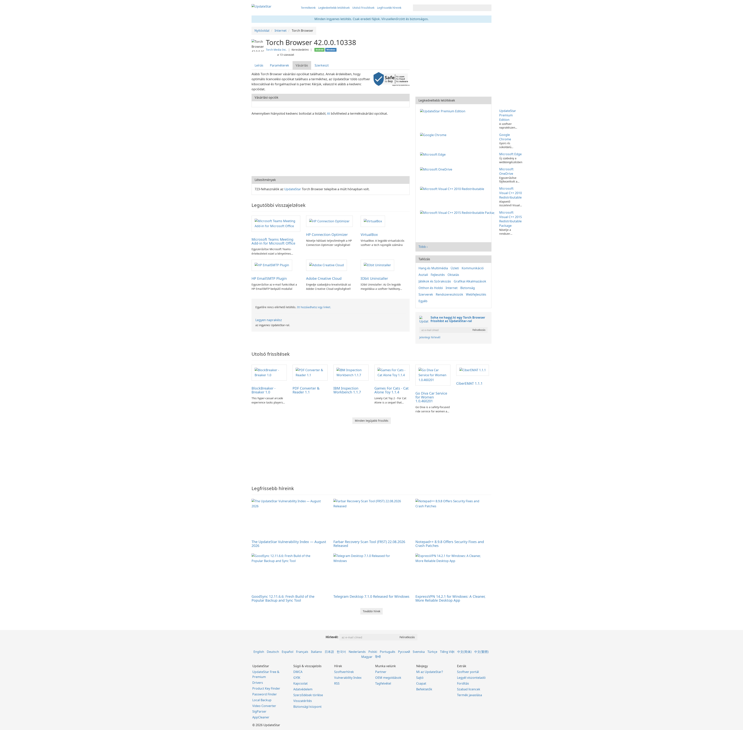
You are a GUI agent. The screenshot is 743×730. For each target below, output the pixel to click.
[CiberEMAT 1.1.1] (472, 370)
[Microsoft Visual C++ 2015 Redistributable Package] (458, 212)
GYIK (296, 677)
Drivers (257, 683)
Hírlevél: (332, 637)
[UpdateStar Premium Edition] (443, 111)
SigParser (259, 711)
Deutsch (273, 652)
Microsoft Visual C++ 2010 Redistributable (510, 193)
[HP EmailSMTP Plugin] (272, 265)
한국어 (341, 652)
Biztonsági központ (307, 706)
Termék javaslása (469, 695)
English (258, 652)
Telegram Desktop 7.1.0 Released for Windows (371, 596)
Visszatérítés (302, 701)
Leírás (259, 65)
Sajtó (420, 677)
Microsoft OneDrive (506, 171)
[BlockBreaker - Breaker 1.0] (269, 372)
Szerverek (426, 294)
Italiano (316, 652)
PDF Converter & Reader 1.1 (306, 390)
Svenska (419, 652)
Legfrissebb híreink (389, 7)
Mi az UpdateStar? (429, 672)
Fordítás (463, 683)
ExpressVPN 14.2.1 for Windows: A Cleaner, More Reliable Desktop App (450, 598)
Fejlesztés (438, 275)
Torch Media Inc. (276, 49)
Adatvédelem (302, 689)
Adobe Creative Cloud (324, 278)
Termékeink (308, 7)
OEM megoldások (388, 677)
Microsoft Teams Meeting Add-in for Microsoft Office (273, 241)
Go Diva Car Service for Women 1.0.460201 (431, 397)
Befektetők (424, 689)
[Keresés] (487, 7)
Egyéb (423, 301)
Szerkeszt (322, 65)
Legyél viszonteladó (471, 677)
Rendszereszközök (449, 294)
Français (302, 652)
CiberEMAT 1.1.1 (469, 383)
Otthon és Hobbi (431, 288)
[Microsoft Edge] (433, 154)
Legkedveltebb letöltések (334, 7)
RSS (337, 683)
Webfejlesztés (476, 294)
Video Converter (264, 706)
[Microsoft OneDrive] (437, 169)
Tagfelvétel (383, 683)
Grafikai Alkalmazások (470, 281)
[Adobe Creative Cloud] (326, 265)
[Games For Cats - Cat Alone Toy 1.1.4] (392, 372)
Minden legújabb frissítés (371, 420)
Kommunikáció (473, 268)
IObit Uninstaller (374, 278)
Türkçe (432, 652)
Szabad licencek (468, 689)
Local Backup (261, 700)
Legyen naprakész (268, 320)
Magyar (366, 657)
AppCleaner (260, 717)
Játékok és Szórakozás (435, 281)
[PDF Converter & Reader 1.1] (310, 372)
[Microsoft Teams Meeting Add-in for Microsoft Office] (276, 223)
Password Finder (264, 694)
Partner (380, 672)
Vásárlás (302, 65)
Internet (452, 288)
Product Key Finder (266, 688)
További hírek (371, 611)
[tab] (259, 65)
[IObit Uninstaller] (377, 265)
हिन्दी (378, 657)
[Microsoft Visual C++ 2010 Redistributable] (453, 188)
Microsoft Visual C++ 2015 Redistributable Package (510, 219)
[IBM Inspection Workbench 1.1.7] (351, 372)
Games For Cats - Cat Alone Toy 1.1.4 (391, 390)
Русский (404, 652)
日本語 (329, 652)
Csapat (421, 683)
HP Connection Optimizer (327, 234)
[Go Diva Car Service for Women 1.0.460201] (433, 375)
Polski (372, 652)
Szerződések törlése (308, 695)
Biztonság (467, 288)
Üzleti (455, 268)
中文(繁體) (481, 652)
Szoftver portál (468, 672)
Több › (423, 247)
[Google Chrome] (434, 135)
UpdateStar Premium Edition (507, 115)
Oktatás (453, 275)
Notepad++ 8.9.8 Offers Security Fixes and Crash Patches (449, 543)
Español (287, 652)
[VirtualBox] (373, 221)
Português (387, 652)
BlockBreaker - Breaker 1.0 (264, 390)
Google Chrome (505, 137)
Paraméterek (279, 65)
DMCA (297, 672)
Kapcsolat (300, 683)
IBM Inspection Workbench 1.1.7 (347, 390)
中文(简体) (464, 652)
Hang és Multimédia (433, 268)
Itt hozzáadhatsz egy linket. (314, 307)
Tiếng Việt (447, 652)
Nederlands (357, 652)
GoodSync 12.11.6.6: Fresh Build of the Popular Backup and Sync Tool (283, 598)
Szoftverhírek (344, 672)
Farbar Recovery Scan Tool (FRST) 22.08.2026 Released (369, 543)
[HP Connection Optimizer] (329, 221)
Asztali (423, 275)
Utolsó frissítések (363, 7)
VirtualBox (369, 234)
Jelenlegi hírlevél (429, 337)
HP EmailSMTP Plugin (269, 278)
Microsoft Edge (510, 154)
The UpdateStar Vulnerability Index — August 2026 (289, 543)
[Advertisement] (331, 145)
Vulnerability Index (347, 677)
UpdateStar (292, 189)
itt (328, 113)
